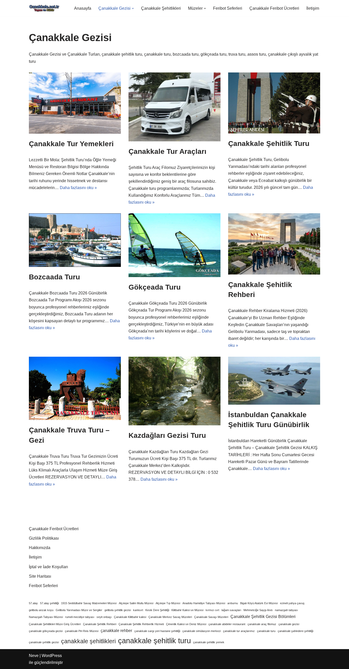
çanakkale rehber (116, 630)
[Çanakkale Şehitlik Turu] (274, 102)
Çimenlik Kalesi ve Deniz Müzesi (186, 624)
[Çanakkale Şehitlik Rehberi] (274, 244)
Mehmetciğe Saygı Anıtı (258, 610)
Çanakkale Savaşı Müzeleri (211, 616)
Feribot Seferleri (227, 8)
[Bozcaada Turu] (75, 240)
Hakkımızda (39, 548)
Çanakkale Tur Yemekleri (71, 144)
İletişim (312, 8)
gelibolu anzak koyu (41, 610)
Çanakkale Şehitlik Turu (268, 143)
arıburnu (232, 603)
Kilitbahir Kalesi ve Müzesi (187, 610)
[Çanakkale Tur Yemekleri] (75, 103)
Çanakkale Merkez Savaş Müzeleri (170, 616)
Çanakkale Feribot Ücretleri (274, 8)
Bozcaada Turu (54, 277)
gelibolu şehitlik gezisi (117, 610)
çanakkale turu (266, 631)
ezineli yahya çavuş (292, 603)
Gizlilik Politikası (44, 538)
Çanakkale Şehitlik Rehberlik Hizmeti (141, 624)
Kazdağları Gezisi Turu (167, 435)
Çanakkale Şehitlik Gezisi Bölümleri (263, 616)
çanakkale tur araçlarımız (239, 631)
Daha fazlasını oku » (78, 187)
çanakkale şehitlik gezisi (44, 642)
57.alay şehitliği (49, 603)
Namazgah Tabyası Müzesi (46, 616)
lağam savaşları (231, 610)
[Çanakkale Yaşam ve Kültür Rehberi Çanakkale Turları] (44, 8)
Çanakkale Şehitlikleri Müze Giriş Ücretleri (55, 624)
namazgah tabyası (286, 610)
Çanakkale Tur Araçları (167, 151)
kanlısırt (138, 610)
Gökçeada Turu (155, 287)
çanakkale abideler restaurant (226, 624)
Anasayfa (82, 8)
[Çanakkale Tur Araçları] (174, 106)
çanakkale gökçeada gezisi (46, 631)
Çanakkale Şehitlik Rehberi (99, 624)
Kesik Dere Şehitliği (157, 610)
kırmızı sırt (212, 610)
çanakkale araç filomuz (262, 624)
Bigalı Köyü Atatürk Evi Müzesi (259, 603)
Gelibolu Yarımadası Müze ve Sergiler (79, 610)
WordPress (52, 655)
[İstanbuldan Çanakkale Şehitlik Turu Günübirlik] (274, 381)
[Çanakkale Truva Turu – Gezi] (75, 388)
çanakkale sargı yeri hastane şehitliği (157, 631)
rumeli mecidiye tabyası (79, 616)
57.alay (33, 603)
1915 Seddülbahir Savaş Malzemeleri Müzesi (89, 603)
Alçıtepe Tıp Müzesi (168, 603)
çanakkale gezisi (288, 624)
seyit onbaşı (104, 616)
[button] (133, 8)
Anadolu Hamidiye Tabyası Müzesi (203, 603)
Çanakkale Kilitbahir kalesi (130, 616)
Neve (34, 655)
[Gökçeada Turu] (174, 245)
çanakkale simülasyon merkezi (201, 631)
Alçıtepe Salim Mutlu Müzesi (136, 603)
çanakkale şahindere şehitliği (295, 631)
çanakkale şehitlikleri (88, 641)
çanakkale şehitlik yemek (208, 642)
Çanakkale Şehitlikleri (161, 8)
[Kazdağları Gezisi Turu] (174, 391)
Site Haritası (40, 576)
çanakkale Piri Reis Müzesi (81, 631)
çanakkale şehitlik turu (154, 640)
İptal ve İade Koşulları (48, 567)
